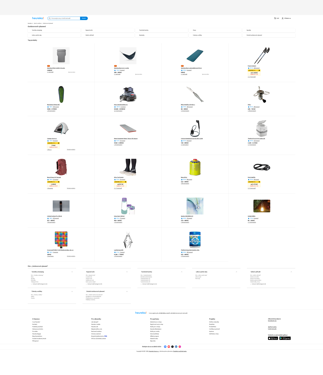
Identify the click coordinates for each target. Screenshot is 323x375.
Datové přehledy (154, 334)
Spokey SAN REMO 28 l (187, 216)
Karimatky (33, 280)
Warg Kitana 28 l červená (54, 177)
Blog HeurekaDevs (37, 336)
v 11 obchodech (252, 222)
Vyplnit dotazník (272, 329)
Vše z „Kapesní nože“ (90, 275)
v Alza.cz (49, 150)
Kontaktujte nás (272, 321)
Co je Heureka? (36, 322)
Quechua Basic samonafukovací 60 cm (191, 68)
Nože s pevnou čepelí (90, 282)
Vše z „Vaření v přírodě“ (255, 275)
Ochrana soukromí (96, 334)
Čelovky (33, 298)
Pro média (35, 331)
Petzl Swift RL (251, 177)
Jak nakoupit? (94, 322)
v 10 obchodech (118, 145)
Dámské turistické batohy (146, 277)
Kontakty (34, 324)
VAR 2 (249, 105)
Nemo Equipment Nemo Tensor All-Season (126, 138)
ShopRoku (211, 324)
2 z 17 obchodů (118, 188)
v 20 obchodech (51, 111)
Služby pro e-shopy (155, 327)
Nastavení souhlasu (96, 331)
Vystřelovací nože (90, 280)
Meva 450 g (184, 177)
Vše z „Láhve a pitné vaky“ (201, 275)
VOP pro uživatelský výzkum (98, 338)
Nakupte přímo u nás (96, 329)
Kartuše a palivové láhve (255, 280)
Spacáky (33, 278)
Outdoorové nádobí (254, 278)
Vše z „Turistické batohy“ (146, 275)
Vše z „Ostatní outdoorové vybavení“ (94, 295)
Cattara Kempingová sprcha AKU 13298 (192, 138)
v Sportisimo (50, 256)
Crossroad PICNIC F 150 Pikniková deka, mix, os (60, 250)
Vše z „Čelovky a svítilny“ (36, 295)
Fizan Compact (252, 66)
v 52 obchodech (185, 111)
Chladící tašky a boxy (255, 282)
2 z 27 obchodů (252, 77)
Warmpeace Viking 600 (53, 105)
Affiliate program (154, 336)
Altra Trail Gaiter (119, 177)
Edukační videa (154, 338)
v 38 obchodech (252, 111)
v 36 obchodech (51, 222)
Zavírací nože (89, 278)
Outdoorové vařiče (254, 277)
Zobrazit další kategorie (39, 284)
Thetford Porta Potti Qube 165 (256, 138)
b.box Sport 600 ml (119, 216)
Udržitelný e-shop (214, 334)
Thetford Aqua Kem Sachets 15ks (190, 250)
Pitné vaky (197, 278)
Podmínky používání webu (180, 351)
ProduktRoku (212, 327)
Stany (32, 277)
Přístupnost (35, 341)
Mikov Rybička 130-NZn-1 (188, 105)
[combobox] (63, 18)
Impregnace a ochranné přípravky (93, 296)
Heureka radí (94, 327)
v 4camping (50, 188)
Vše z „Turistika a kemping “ (37, 275)
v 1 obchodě (50, 72)
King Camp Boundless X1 (121, 105)
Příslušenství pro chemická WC (93, 298)
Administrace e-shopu (156, 322)
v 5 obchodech (185, 145)
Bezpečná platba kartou (97, 336)
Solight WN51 (251, 216)
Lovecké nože (89, 277)
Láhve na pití (198, 277)
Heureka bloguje (36, 334)
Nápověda (152, 341)
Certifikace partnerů (214, 329)
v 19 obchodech (118, 256)
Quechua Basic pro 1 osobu (121, 68)
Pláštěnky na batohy (90, 300)
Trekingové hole (34, 282)
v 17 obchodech (252, 145)
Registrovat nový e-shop (156, 324)
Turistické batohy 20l (145, 280)
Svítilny (32, 296)
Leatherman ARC (118, 250)
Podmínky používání (37, 327)
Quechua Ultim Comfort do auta (56, 68)
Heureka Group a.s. (154, 351)
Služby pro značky (154, 331)
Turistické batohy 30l (145, 282)
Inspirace (211, 331)
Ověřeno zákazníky (214, 322)
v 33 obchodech (118, 222)
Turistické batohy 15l (145, 278)
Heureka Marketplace (155, 329)
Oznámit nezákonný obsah (39, 338)
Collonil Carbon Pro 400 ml (54, 216)
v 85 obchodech (185, 184)
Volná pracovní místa (37, 329)
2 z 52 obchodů (252, 188)
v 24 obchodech (185, 222)
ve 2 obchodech (118, 111)
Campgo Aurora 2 (52, 138)
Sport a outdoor (38, 23)
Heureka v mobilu (95, 324)
